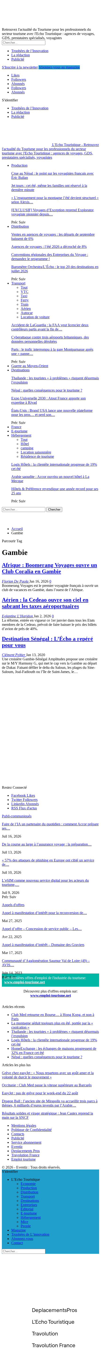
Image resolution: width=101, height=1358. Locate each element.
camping (27, 448)
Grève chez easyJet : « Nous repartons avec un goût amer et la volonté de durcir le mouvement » (48, 1075)
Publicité (17, 59)
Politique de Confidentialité (31, 1130)
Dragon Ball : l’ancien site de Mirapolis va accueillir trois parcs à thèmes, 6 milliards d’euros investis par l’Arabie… (49, 1103)
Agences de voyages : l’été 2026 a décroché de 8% (49, 247)
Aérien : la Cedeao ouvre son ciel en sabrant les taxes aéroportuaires (45, 603)
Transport (18, 283)
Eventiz (17, 1147)
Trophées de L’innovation (30, 1234)
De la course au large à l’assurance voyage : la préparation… (47, 844)
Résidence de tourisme (37, 456)
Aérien (26, 309)
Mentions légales (23, 1125)
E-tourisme (19, 431)
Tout (24, 287)
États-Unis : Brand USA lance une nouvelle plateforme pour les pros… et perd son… (52, 412)
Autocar (27, 313)
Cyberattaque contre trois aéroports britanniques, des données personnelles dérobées (50, 339)
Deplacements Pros (25, 1151)
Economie (28, 1184)
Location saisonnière (36, 452)
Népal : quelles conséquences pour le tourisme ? (46, 390)
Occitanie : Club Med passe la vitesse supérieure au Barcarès (47, 1085)
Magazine (18, 1230)
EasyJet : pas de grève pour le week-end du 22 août (40, 1093)
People (26, 1226)
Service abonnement (26, 1142)
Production (19, 165)
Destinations (20, 370)
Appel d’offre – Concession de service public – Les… (42, 929)
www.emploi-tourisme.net (24, 982)
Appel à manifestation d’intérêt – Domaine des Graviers (43, 945)
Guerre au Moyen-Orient (29, 366)
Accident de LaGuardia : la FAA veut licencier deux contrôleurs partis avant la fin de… (50, 327)
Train (24, 304)
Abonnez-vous (22, 1239)
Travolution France (25, 1155)
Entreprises (29, 1205)
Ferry (25, 300)
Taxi (24, 296)
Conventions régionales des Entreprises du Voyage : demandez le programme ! (49, 257)
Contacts (17, 1134)
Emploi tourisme (23, 1159)
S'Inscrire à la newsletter (20, 67)
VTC (24, 292)
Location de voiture (35, 317)
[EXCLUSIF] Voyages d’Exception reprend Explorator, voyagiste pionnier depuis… (52, 212)
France (16, 427)
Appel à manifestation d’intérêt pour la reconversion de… (44, 913)
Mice (24, 1222)
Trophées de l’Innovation (29, 51)
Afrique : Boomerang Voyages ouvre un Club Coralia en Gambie (49, 568)
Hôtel (25, 444)
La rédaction (20, 55)
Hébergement (21, 435)
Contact (17, 1243)
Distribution (20, 226)
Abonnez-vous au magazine (59, 67)
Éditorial (27, 1209)
